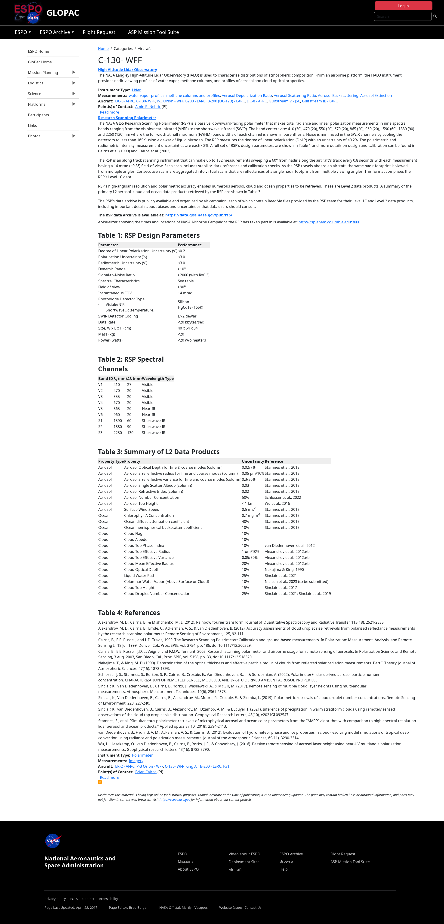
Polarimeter (142, 755)
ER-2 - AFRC (125, 766)
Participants (38, 114)
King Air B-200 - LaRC (203, 766)
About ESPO (188, 869)
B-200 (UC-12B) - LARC (226, 101)
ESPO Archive (53, 33)
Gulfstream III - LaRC (320, 101)
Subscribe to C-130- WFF (100, 782)
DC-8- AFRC (124, 101)
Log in (403, 5)
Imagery (136, 760)
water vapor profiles (146, 95)
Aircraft (235, 869)
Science (34, 95)
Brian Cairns (146, 771)
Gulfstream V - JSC (284, 101)
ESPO (19, 33)
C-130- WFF (145, 101)
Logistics (35, 84)
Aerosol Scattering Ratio (295, 95)
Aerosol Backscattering (338, 95)
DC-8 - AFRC (257, 101)
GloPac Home (40, 62)
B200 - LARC (195, 101)
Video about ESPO (244, 853)
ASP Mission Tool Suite (153, 32)
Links (32, 125)
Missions (185, 861)
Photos (33, 137)
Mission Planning (42, 73)
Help (284, 869)
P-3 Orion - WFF (170, 101)
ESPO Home (38, 51)
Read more (109, 112)
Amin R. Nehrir (148, 106)
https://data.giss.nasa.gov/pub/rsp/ (198, 215)
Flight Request (99, 32)
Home (103, 48)
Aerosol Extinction (376, 95)
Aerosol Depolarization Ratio (247, 95)
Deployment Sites (244, 861)
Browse (286, 861)
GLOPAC (62, 12)
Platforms (36, 105)
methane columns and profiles (193, 95)
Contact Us (253, 907)
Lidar (136, 89)
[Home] (29, 12)
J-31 (226, 766)
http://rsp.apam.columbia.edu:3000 (329, 222)
